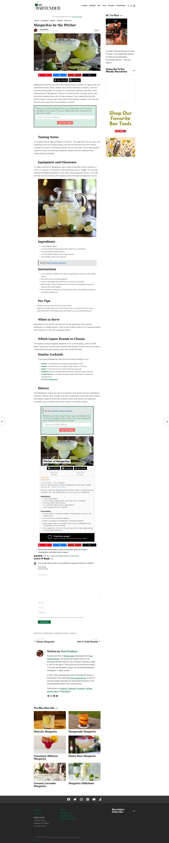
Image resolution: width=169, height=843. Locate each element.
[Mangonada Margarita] (84, 720)
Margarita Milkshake (81, 783)
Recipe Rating (42, 567)
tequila (73, 633)
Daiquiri (44, 366)
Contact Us (38, 810)
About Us (37, 813)
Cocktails (84, 5)
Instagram (72, 688)
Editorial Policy (66, 813)
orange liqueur (62, 633)
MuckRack (66, 691)
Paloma (44, 364)
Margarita (48, 633)
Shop (104, 5)
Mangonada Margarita (82, 731)
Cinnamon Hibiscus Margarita (46, 757)
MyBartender (69, 656)
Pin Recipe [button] (68, 468)
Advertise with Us (67, 816)
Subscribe (111, 5)
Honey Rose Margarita (82, 756)
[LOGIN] (134, 6)
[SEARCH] (131, 6)
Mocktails (93, 5)
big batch (39, 633)
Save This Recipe (65, 123)
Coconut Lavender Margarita (45, 785)
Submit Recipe (120, 5)
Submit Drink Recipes (68, 819)
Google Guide (52, 691)
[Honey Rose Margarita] (84, 745)
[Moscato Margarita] (50, 720)
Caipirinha (45, 372)
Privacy (37, 840)
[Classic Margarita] (2, 421)
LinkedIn (63, 688)
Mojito (43, 369)
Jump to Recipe (61, 80)
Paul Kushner (61, 487)
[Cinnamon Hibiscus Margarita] (50, 745)
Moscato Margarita (45, 731)
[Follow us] (128, 6)
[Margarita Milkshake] (84, 772)
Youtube (89, 688)
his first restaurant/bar (77, 678)
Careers (63, 810)
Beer (99, 5)
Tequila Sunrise (47, 374)
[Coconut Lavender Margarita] (50, 772)
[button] (41, 478)
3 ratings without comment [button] (67, 556)
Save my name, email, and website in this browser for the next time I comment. (62, 617)
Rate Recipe (81, 468)
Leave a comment (60, 538)
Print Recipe (75, 80)
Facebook (81, 688)
